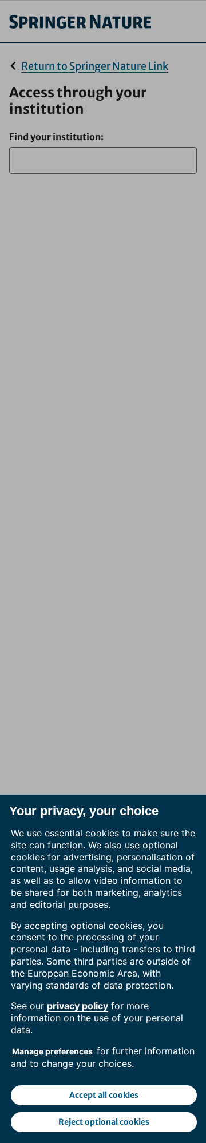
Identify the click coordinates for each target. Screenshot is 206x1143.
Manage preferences (52, 1051)
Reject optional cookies (103, 1122)
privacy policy (77, 1005)
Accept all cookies (103, 1095)
